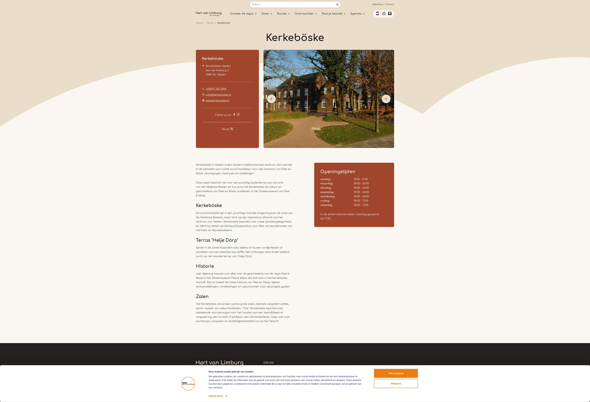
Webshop (377, 4)
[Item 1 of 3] (329, 99)
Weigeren (396, 383)
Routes (282, 13)
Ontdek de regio (242, 13)
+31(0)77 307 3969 (216, 89)
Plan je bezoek (332, 13)
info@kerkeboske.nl (218, 95)
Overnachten (304, 13)
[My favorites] (383, 14)
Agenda (356, 13)
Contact (389, 4)
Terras (209, 23)
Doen (265, 13)
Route (225, 129)
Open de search (337, 4)
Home (199, 23)
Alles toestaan (396, 373)
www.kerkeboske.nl (217, 100)
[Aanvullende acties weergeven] (377, 13)
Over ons (269, 362)
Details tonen (216, 396)
